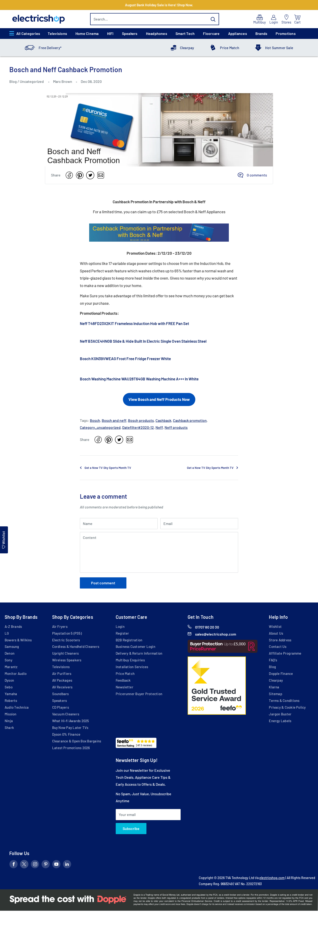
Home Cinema (87, 33)
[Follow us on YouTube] (56, 865)
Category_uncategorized (100, 427)
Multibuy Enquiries (130, 660)
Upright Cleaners (65, 653)
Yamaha (11, 694)
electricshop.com (272, 878)
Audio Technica (17, 707)
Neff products (176, 427)
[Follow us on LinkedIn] (67, 865)
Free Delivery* (50, 48)
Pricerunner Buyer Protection (139, 694)
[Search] (213, 19)
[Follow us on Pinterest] (45, 865)
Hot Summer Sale (279, 48)
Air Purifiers (61, 673)
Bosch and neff (114, 420)
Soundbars (60, 694)
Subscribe (131, 828)
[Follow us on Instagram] (35, 865)
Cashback (163, 420)
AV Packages (62, 680)
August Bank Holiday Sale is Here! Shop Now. (159, 5)
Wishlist (275, 626)
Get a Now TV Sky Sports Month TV (108, 468)
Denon (9, 653)
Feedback (123, 680)
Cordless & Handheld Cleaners (75, 646)
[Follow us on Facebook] (13, 865)
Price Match (229, 48)
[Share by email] (101, 175)
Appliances (237, 33)
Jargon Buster (280, 714)
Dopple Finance (281, 673)
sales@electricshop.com (215, 634)
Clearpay (187, 48)
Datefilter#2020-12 (138, 427)
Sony (8, 660)
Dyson (9, 680)
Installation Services (132, 667)
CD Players (60, 707)
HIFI (110, 33)
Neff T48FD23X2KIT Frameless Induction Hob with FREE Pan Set (134, 323)
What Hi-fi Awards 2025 (70, 721)
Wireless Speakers (66, 660)
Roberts (11, 700)
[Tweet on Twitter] (90, 175)
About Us (276, 633)
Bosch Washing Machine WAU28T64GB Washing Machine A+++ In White (139, 378)
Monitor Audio (16, 673)
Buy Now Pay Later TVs (70, 727)
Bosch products (141, 420)
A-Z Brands (13, 626)
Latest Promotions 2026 (71, 748)
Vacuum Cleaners (65, 714)
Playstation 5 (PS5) (67, 633)
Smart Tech (185, 33)
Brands (261, 33)
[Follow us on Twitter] (24, 865)
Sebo (9, 687)
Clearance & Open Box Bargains (76, 741)
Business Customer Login (135, 646)
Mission (11, 714)
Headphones (156, 33)
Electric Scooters (66, 640)
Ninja (9, 721)
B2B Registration (129, 640)
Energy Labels (280, 721)
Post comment (103, 583)
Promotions (285, 33)
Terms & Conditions (284, 700)
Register (122, 633)
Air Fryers (60, 626)
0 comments (257, 175)
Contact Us (277, 646)
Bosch (95, 420)
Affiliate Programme (285, 653)
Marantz (11, 667)
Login (120, 626)
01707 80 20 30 (207, 627)
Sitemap (275, 694)
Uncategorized (32, 81)
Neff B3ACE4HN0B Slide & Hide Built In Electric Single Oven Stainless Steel (143, 341)
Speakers (130, 33)
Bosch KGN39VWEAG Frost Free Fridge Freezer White (125, 358)
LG (7, 633)
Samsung (12, 646)
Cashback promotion (190, 420)
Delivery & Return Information (139, 653)
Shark (9, 727)
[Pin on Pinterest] (80, 175)
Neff (159, 427)
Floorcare (211, 33)
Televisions (57, 33)
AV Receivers (62, 687)
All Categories (28, 33)
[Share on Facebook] (69, 175)
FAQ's (273, 660)
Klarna (274, 687)
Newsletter (124, 687)
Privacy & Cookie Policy (287, 707)
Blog (13, 81)
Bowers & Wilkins (18, 640)
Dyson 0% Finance (66, 734)
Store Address (280, 640)
